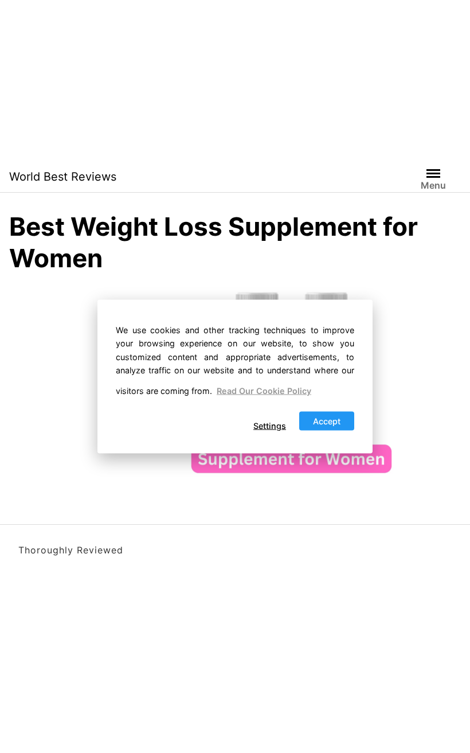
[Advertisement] (235, 80)
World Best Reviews (62, 176)
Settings (269, 426)
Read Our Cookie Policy (264, 390)
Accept (326, 421)
